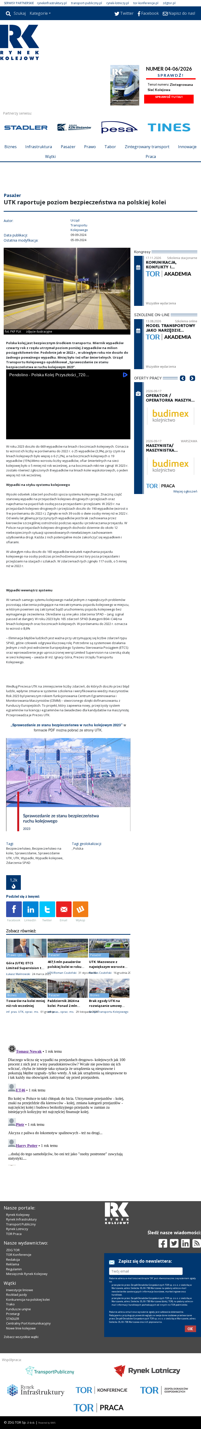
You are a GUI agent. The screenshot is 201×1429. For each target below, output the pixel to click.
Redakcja (13, 1259)
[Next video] (25, 434)
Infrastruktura (38, 146)
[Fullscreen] (124, 434)
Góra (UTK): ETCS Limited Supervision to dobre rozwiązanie (25, 968)
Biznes (10, 146)
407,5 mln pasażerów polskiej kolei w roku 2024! (64, 967)
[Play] (12, 434)
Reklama (12, 1264)
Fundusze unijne (18, 1309)
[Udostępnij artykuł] (30, 911)
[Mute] (38, 434)
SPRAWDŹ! (171, 75)
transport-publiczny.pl (86, 3)
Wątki (50, 156)
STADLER (12, 1318)
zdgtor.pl (169, 3)
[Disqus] (68, 1104)
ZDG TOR (13, 1250)
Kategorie (39, 13)
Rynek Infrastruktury (21, 1219)
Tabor (110, 146)
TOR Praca (14, 1234)
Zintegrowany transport (147, 146)
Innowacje (187, 146)
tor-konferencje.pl (145, 3)
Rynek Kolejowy (18, 1214)
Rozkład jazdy (16, 1294)
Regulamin (14, 1269)
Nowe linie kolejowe (21, 1328)
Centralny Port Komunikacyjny (28, 1323)
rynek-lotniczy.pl (117, 3)
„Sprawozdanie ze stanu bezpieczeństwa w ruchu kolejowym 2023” (67, 724)
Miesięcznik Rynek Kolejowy (27, 1274)
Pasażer (68, 146)
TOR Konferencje (18, 1254)
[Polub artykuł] (14, 911)
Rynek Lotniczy (17, 1229)
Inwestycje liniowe (19, 1290)
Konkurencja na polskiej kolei (28, 1299)
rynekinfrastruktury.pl (52, 3)
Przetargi (13, 1314)
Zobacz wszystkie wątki (21, 1337)
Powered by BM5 (46, 1422)
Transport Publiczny (21, 1224)
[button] (183, 385)
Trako (10, 1304)
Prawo (90, 146)
